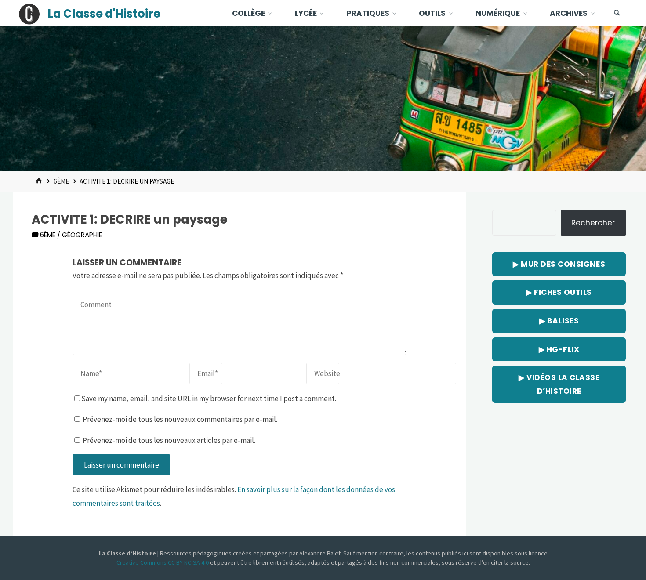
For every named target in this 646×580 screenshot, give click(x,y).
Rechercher (593, 223)
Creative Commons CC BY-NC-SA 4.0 (163, 562)
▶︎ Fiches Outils (559, 292)
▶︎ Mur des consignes (559, 264)
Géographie (82, 234)
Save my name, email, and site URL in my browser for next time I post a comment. (208, 398)
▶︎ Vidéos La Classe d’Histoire (559, 384)
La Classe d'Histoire (103, 14)
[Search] (617, 13)
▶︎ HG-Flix (559, 349)
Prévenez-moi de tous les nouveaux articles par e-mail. (169, 440)
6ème (61, 181)
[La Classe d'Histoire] (29, 13)
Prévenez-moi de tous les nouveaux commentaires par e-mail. (180, 419)
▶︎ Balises (559, 320)
